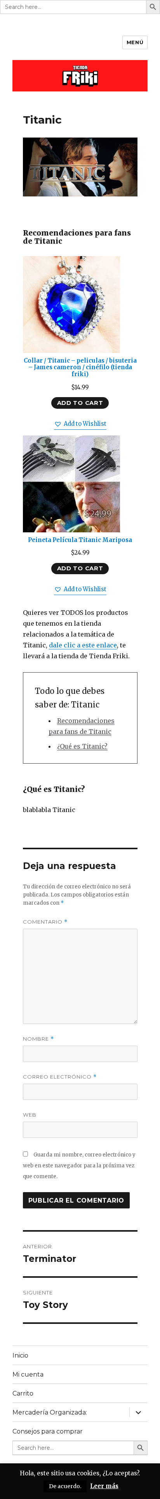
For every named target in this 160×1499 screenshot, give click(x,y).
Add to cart (80, 402)
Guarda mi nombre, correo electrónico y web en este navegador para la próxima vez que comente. (79, 1165)
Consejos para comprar (47, 1431)
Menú (135, 42)
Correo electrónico (60, 1077)
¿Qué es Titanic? (82, 746)
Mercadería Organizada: (49, 1412)
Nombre (38, 1039)
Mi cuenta (27, 1374)
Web (30, 1115)
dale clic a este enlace (83, 645)
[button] (80, 424)
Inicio (20, 1355)
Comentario (45, 922)
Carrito (22, 1393)
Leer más (104, 1486)
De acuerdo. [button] (65, 1486)
